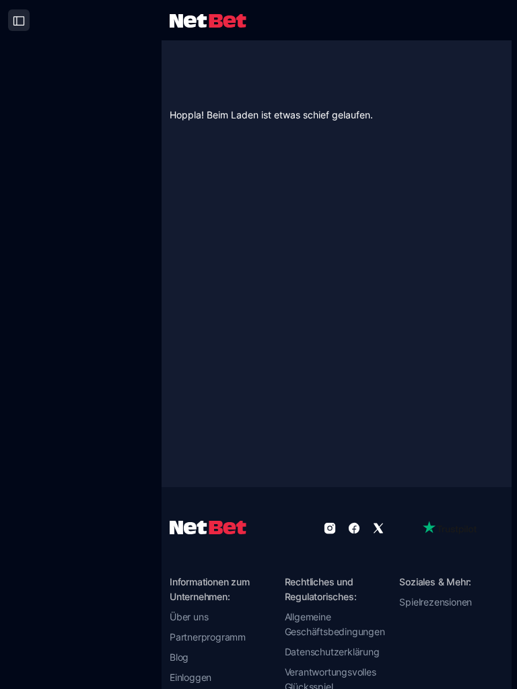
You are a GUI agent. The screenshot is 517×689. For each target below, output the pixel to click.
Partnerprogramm (208, 637)
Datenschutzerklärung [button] (332, 651)
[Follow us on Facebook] (354, 527)
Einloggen (190, 677)
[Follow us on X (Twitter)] (378, 527)
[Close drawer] (19, 20)
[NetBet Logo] (208, 20)
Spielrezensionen (435, 602)
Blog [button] (179, 657)
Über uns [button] (189, 616)
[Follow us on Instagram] (330, 527)
